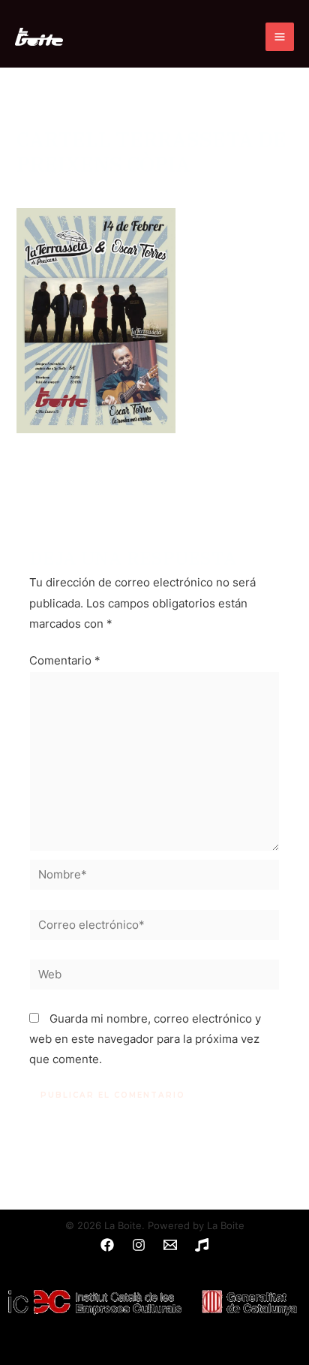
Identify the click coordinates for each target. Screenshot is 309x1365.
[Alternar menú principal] (280, 37)
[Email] (170, 1245)
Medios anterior (154, 479)
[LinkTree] (201, 1245)
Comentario (64, 660)
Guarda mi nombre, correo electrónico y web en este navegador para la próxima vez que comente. (145, 1039)
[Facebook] (107, 1245)
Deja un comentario (68, 188)
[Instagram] (139, 1245)
